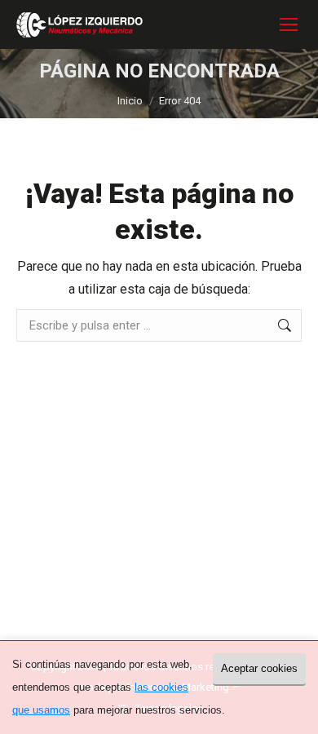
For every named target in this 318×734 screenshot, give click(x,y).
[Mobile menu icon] (289, 24)
